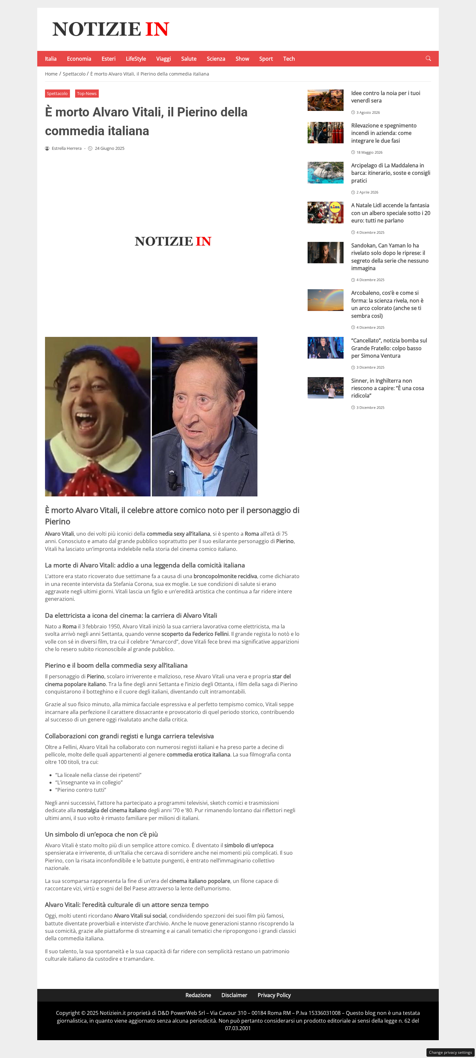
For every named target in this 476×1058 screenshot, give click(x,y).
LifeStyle (136, 58)
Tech (289, 58)
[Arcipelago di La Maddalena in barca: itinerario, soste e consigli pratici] (326, 173)
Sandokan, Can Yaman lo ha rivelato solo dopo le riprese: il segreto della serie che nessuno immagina (390, 257)
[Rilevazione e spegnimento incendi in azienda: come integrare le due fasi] (326, 133)
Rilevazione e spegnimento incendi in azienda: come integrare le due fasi (384, 133)
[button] (428, 58)
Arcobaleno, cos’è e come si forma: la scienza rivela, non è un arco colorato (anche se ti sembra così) (387, 304)
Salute (189, 58)
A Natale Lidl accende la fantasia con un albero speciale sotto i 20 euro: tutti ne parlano (390, 213)
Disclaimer (234, 995)
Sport (266, 58)
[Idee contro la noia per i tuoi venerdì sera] (326, 100)
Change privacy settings (450, 1052)
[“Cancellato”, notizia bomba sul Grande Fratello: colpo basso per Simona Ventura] (326, 348)
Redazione (198, 995)
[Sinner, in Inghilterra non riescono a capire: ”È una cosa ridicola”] (326, 388)
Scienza (216, 58)
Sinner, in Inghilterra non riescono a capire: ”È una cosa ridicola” (387, 388)
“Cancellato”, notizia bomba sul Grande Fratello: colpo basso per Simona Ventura (389, 348)
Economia (79, 58)
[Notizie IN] (110, 28)
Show (242, 58)
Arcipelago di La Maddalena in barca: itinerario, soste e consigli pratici (390, 173)
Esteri (109, 58)
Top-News (86, 93)
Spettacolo (57, 93)
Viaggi (163, 58)
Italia (51, 58)
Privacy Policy (274, 995)
